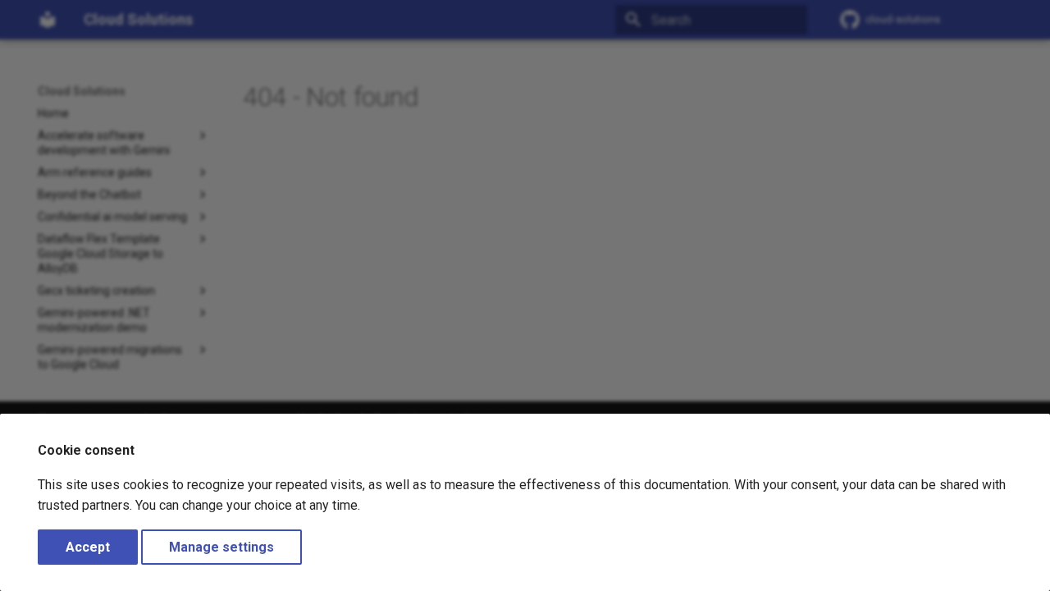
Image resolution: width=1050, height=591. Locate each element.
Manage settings (221, 547)
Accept (88, 547)
